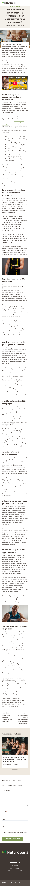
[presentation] (15, 746)
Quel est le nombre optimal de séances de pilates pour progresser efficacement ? (22, 718)
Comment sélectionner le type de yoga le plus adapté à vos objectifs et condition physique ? (14, 759)
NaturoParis (11, 25)
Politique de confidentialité (15, 871)
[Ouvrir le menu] (26, 2)
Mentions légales (15, 868)
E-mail (5, 819)
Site (4, 826)
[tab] (12, 769)
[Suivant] (26, 752)
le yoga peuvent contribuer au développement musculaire (13, 123)
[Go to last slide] (4, 752)
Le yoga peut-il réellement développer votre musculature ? (7, 717)
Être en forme (15, 6)
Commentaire (7, 790)
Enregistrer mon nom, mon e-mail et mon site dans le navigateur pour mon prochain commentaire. (15, 832)
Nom (5, 812)
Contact (15, 866)
